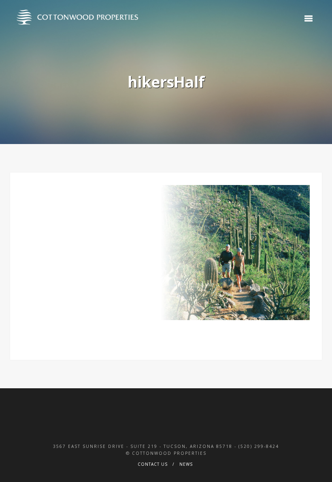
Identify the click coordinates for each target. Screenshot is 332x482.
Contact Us (153, 464)
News (186, 464)
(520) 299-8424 (258, 446)
